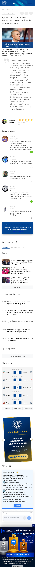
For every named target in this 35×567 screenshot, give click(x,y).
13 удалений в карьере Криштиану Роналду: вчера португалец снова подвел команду (20, 312)
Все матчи (7, 408)
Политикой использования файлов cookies (16, 563)
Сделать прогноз (18, 457)
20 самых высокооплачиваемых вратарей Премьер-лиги (18, 303)
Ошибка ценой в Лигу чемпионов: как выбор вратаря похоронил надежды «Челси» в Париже (21, 270)
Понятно (17, 505)
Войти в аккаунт (17, 232)
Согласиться (17, 566)
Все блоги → (17, 287)
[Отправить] (29, 518)
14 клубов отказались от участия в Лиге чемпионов (20, 322)
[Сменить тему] (14, 3)
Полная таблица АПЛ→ (17, 356)
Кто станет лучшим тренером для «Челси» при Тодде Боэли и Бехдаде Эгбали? (22, 262)
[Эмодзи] (24, 518)
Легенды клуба (8, 13)
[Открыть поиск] (18, 3)
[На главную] (4, 3)
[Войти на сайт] (23, 3)
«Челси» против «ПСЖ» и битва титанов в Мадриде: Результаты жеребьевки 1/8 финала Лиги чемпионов (21, 280)
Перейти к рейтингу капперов (20, 554)
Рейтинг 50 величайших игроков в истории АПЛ (20, 339)
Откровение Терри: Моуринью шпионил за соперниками (18, 331)
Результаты (28, 408)
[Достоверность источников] (19, 124)
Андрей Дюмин (12, 121)
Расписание (17, 408)
